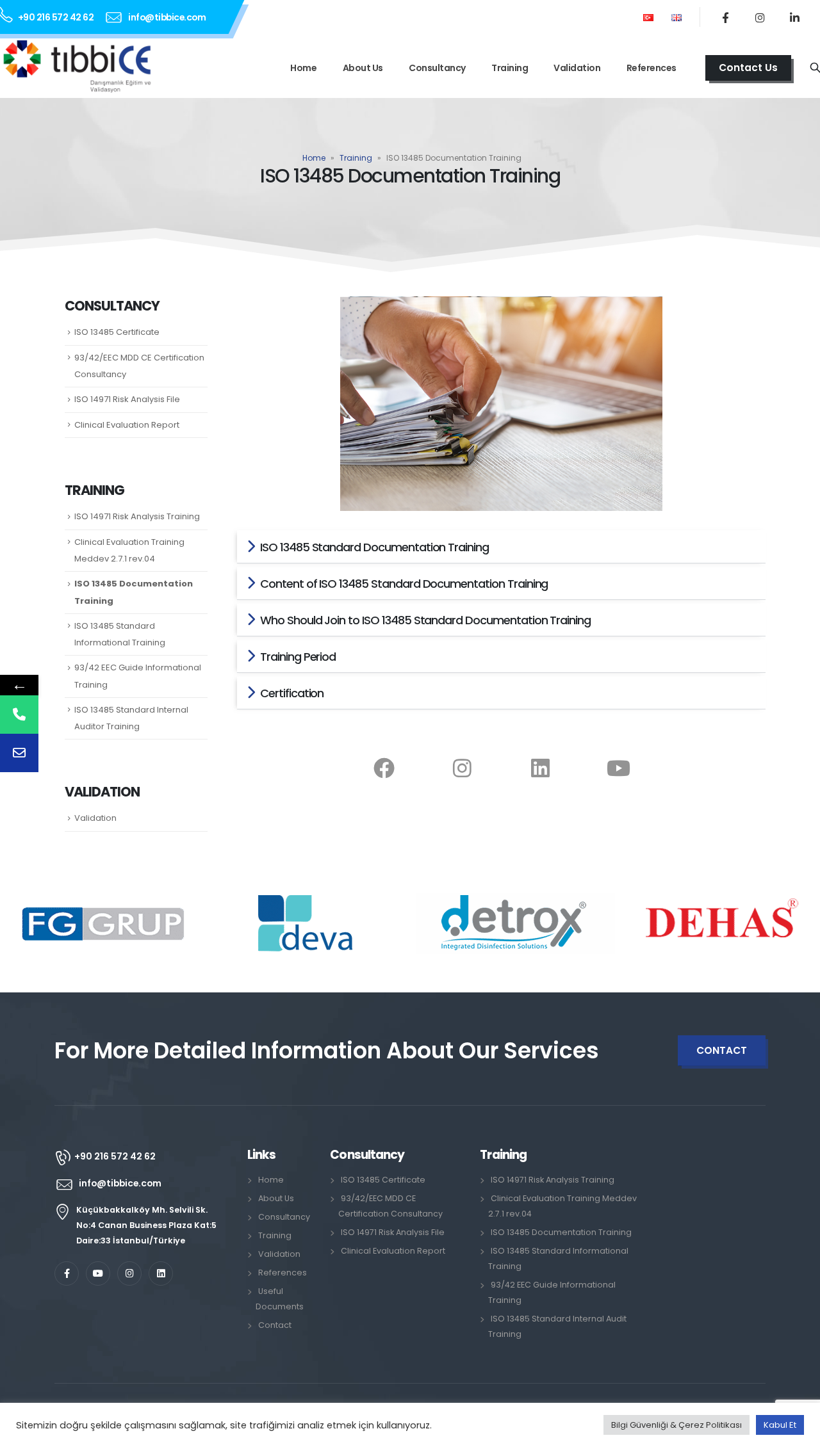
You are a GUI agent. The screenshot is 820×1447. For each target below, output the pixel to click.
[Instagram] (759, 17)
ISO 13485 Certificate (117, 332)
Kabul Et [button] (780, 1425)
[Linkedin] (541, 768)
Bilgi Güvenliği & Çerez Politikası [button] (676, 1425)
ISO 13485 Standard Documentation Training (374, 547)
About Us (363, 67)
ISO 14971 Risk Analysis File (127, 399)
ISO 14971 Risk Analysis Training (137, 516)
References (651, 67)
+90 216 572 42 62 (56, 17)
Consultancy (437, 67)
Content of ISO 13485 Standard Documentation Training (404, 584)
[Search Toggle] (815, 68)
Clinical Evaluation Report (126, 425)
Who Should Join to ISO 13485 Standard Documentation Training (425, 620)
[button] (501, 546)
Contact (274, 1325)
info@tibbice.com (167, 17)
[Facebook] (725, 17)
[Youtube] (619, 768)
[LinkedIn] (794, 17)
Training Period (298, 657)
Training (509, 67)
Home (303, 67)
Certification (292, 693)
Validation (577, 67)
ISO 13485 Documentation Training (561, 1232)
